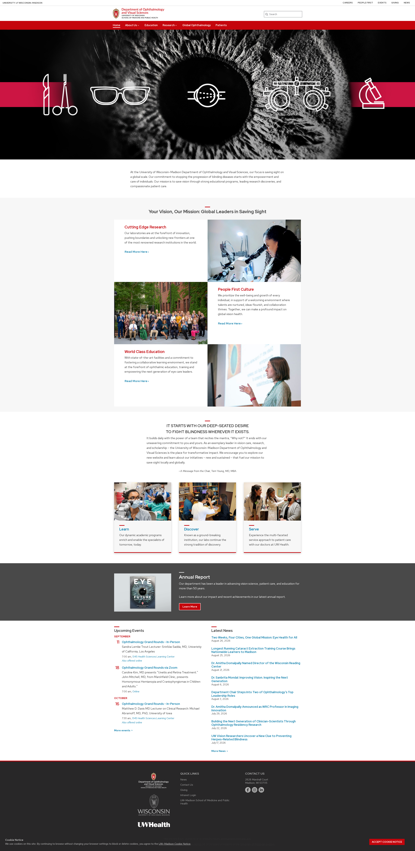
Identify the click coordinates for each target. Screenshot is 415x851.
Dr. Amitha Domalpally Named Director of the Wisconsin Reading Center (255, 665)
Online (135, 691)
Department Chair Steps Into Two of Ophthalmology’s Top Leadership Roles (252, 694)
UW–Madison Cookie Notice (174, 843)
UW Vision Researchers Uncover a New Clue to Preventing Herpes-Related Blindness (251, 737)
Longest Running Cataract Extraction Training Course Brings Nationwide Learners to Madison (253, 650)
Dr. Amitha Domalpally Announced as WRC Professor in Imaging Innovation (254, 708)
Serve (254, 529)
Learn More (190, 606)
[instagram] (254, 790)
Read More (135, 252)
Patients (221, 25)
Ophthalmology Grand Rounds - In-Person (151, 642)
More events (122, 730)
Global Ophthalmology (196, 25)
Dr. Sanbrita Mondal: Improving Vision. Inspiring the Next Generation (249, 679)
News (407, 2)
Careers (348, 2)
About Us (131, 25)
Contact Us (186, 784)
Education (151, 25)
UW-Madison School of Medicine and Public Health (204, 802)
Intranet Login (188, 795)
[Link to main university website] (153, 816)
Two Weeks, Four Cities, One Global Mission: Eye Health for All (254, 637)
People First (365, 2)
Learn (124, 529)
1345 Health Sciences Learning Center (153, 656)
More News (218, 751)
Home (116, 25)
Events (382, 2)
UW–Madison (22, 2)
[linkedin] (261, 790)
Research (169, 25)
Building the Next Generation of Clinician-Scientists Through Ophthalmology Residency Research (253, 723)
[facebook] (248, 790)
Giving (395, 2)
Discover (191, 529)
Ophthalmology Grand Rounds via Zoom (149, 667)
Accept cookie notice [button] (387, 842)
